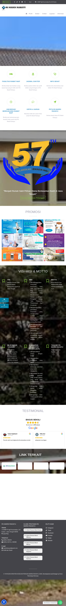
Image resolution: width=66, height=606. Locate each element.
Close (33, 302)
